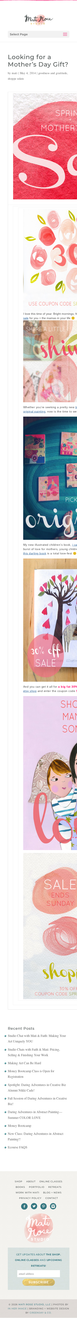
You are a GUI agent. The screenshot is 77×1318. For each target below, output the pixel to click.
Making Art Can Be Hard (24, 1063)
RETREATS (55, 1187)
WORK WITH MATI (27, 1192)
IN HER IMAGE (17, 1308)
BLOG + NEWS (52, 1192)
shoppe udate (16, 78)
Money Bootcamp (19, 1125)
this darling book (34, 553)
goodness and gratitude (52, 73)
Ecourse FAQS (17, 1147)
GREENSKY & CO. (41, 1312)
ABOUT (31, 1181)
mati (14, 73)
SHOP (18, 1181)
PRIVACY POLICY (30, 1198)
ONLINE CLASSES (50, 1181)
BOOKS (20, 1187)
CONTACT (51, 1198)
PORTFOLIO (36, 1187)
